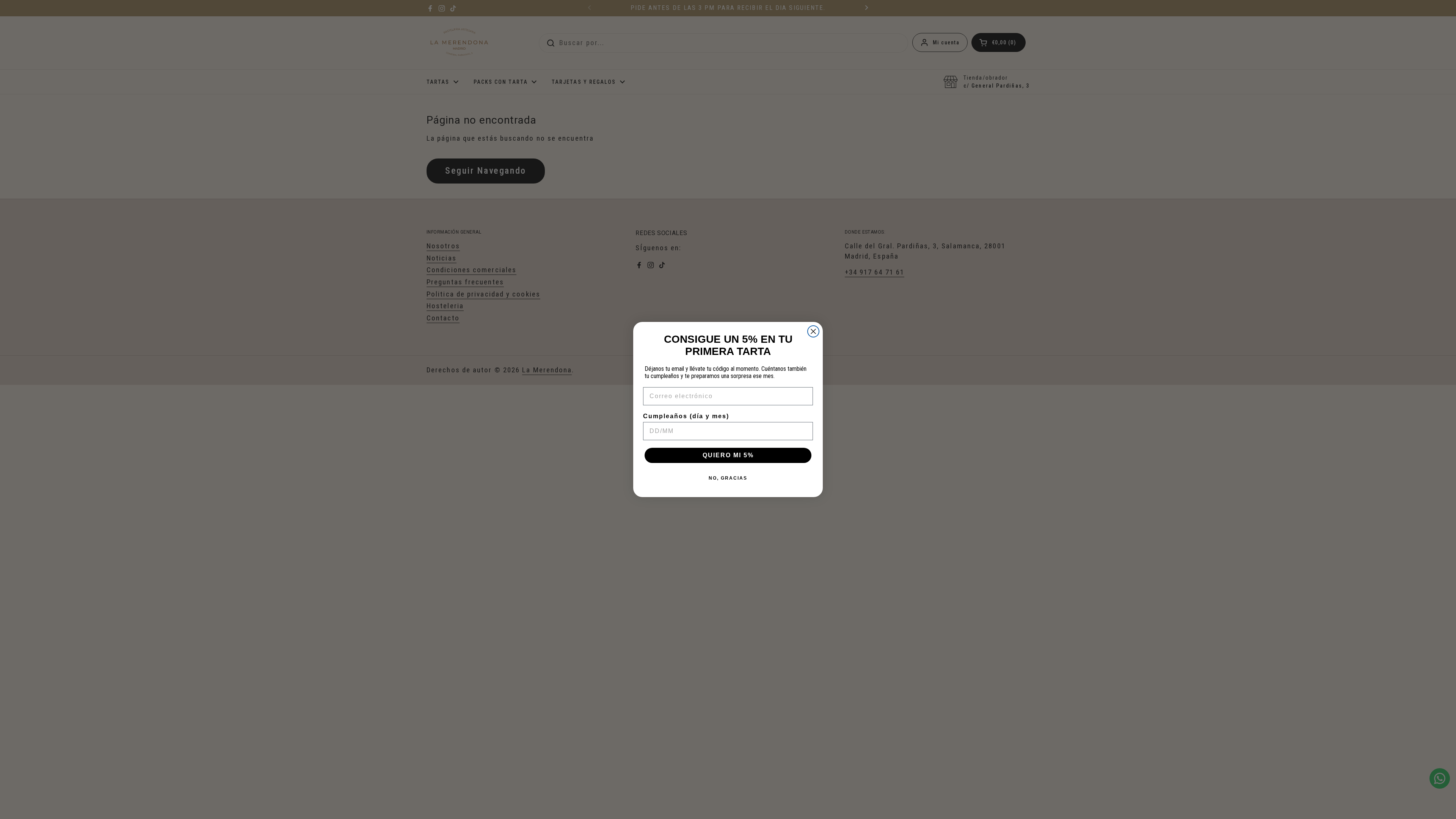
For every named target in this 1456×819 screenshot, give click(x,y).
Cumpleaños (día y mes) (686, 416)
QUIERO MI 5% (728, 455)
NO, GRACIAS (728, 478)
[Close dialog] (813, 331)
